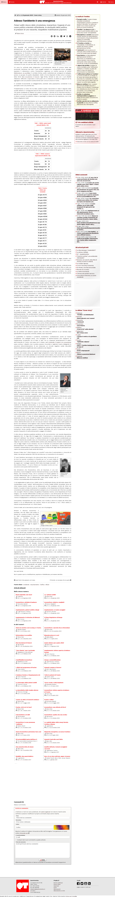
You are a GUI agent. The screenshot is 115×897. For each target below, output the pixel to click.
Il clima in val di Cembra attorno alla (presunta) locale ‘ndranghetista (87, 31)
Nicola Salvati (21, 716)
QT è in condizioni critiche (84, 122)
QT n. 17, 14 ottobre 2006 (24, 742)
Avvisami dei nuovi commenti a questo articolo (31, 840)
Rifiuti (47, 584)
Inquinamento (34, 584)
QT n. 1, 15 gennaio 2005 (52, 646)
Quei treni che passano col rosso (25, 580)
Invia (43, 860)
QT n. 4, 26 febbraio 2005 (24, 670)
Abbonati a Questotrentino (84, 132)
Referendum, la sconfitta (22, 73)
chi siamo (32, 890)
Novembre (81, 324)
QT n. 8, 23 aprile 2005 (52, 695)
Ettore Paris (20, 33)
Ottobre (85, 328)
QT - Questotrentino (83, 254)
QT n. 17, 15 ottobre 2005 (53, 710)
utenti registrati (45, 812)
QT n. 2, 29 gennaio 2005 (25, 15)
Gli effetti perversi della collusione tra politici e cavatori (87, 96)
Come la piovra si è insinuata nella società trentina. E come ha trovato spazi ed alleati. (87, 51)
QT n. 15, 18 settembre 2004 (25, 646)
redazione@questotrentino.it (37, 889)
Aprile (83, 349)
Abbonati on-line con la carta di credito (88, 141)
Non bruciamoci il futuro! (30, 77)
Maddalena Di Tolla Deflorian (25, 652)
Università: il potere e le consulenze (59, 342)
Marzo (86, 353)
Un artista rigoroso (82, 263)
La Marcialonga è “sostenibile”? (86, 250)
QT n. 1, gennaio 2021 (51, 759)
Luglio (87, 336)
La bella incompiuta (83, 271)
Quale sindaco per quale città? (40, 110)
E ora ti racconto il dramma (85, 265)
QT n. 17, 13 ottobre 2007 (24, 759)
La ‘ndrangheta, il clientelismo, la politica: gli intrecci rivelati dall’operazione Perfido (86, 45)
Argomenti (56, 886)
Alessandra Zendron (51, 684)
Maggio (88, 345)
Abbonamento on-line (59, 890)
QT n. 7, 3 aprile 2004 (52, 638)
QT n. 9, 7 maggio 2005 (24, 703)
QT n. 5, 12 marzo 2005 (52, 686)
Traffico (42, 584)
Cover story (38, 15)
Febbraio (85, 313)
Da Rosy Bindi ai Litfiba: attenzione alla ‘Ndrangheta (88, 102)
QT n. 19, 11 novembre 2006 (25, 750)
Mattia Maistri (49, 637)
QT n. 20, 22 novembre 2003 (53, 631)
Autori (55, 887)
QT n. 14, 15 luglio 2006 (52, 735)
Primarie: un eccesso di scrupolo (60, 580)
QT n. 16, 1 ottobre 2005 (24, 710)
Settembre (82, 332)
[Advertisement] (42, 781)
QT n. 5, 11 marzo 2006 (24, 735)
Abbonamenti (57, 889)
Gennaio (85, 317)
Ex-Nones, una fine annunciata (86, 267)
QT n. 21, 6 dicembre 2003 (25, 638)
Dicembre (80, 321)
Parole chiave (57, 884)
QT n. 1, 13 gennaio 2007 (52, 752)
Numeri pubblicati (58, 882)
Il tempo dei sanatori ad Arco (85, 273)
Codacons (20, 596)
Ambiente (26, 584)
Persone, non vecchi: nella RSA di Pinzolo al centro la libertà (87, 260)
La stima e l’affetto (82, 252)
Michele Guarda (22, 629)
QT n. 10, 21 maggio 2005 (52, 703)
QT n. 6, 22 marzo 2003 (24, 631)
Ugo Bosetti (21, 644)
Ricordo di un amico (83, 269)
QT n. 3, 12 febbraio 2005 (24, 653)
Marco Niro (20, 733)
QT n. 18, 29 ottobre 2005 (53, 727)
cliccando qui (24, 833)
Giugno (83, 340)
